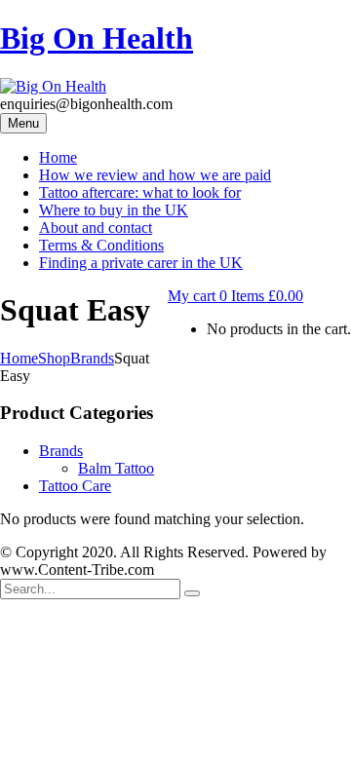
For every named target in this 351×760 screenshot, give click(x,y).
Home (19, 358)
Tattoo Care (75, 485)
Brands (92, 358)
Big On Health (96, 38)
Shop (54, 358)
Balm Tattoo (116, 468)
